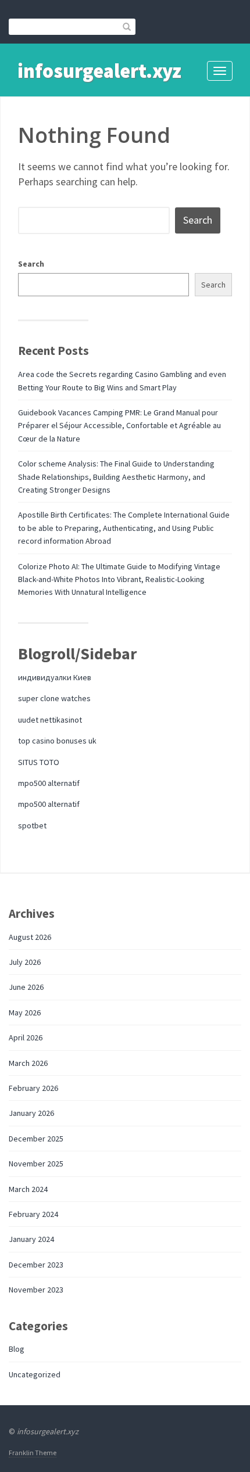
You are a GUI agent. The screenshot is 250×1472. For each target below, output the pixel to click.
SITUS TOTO (38, 762)
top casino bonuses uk (57, 740)
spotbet (32, 825)
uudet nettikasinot (50, 720)
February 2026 (33, 1088)
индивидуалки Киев (54, 677)
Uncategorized (34, 1374)
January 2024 (31, 1239)
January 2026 (31, 1113)
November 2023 (36, 1289)
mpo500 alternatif (49, 783)
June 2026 (26, 987)
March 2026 (28, 1063)
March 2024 (28, 1189)
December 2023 (36, 1264)
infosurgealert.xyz (99, 71)
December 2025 (36, 1138)
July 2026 (25, 962)
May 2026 (25, 1012)
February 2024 (33, 1214)
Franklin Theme (32, 1452)
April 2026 (25, 1037)
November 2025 (36, 1163)
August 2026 (30, 937)
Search (31, 264)
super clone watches (54, 698)
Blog (16, 1349)
